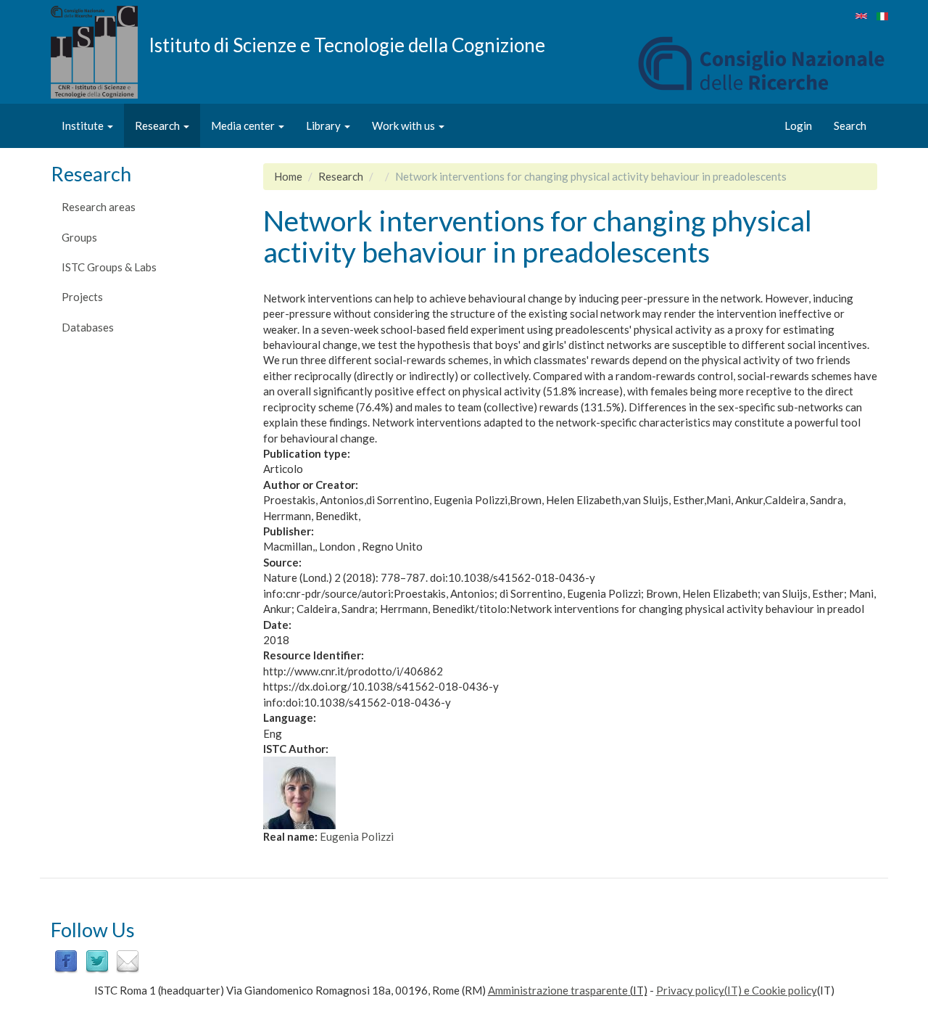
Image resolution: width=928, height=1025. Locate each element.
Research (158, 125)
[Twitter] (97, 960)
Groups (79, 237)
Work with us (404, 125)
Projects (82, 296)
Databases (88, 327)
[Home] (100, 52)
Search (850, 125)
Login (798, 125)
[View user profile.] (570, 793)
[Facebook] (66, 960)
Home (288, 176)
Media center (244, 125)
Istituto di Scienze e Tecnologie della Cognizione (347, 44)
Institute (84, 125)
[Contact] (127, 960)
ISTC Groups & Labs (109, 266)
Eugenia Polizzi (357, 836)
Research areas (99, 206)
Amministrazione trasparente (558, 990)
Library (324, 125)
